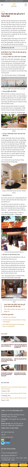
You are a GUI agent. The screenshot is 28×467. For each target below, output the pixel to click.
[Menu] (2, 5)
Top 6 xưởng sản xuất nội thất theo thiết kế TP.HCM (13, 393)
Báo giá (15, 465)
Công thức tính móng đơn (9, 317)
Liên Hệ (3, 434)
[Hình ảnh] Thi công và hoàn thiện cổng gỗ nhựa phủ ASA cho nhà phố (14, 387)
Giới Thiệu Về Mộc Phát (7, 432)
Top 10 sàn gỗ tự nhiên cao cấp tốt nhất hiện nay (13, 398)
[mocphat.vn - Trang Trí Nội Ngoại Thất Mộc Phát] (14, 4)
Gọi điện (6, 465)
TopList (3, 11)
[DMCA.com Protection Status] (5, 439)
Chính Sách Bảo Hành (7, 437)
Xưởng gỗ (24, 465)
